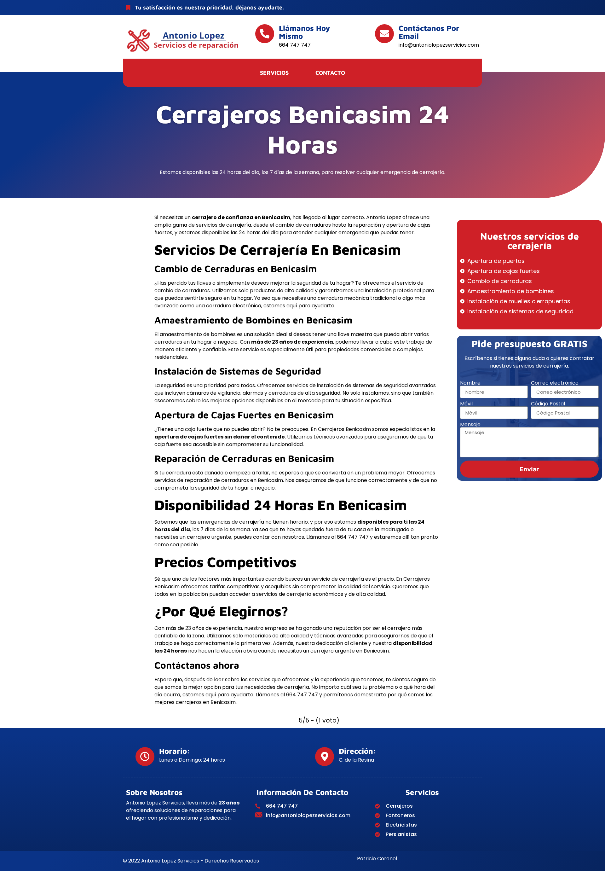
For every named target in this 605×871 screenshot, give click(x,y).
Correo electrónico (555, 383)
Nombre (470, 383)
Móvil (466, 403)
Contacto (330, 72)
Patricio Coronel (377, 858)
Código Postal (548, 403)
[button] (276, 73)
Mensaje (470, 424)
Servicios (274, 72)
